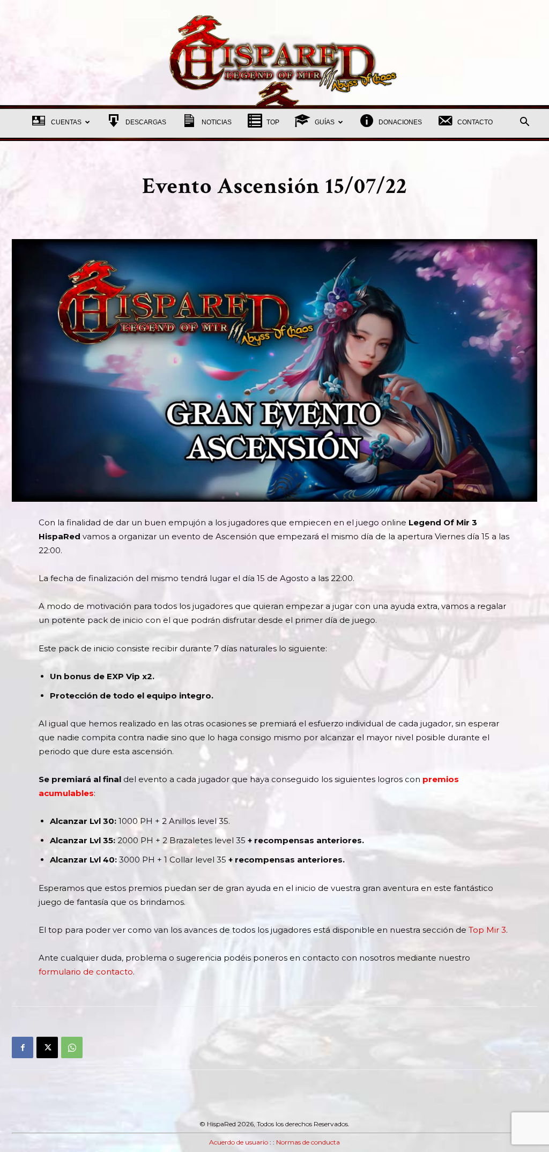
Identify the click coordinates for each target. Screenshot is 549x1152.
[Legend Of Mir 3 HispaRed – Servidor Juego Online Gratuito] (274, 51)
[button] (524, 123)
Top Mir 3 (487, 930)
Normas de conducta (308, 1142)
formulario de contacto (86, 972)
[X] (47, 1047)
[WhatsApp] (72, 1047)
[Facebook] (22, 1047)
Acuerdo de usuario (238, 1142)
